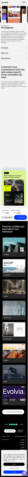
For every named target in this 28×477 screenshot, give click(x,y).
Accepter (14, 472)
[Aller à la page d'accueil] (5, 2)
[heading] (14, 47)
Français (20, 430)
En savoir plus (12, 460)
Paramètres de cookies (14, 468)
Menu (24, 2)
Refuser (14, 464)
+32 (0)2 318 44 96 (20, 436)
